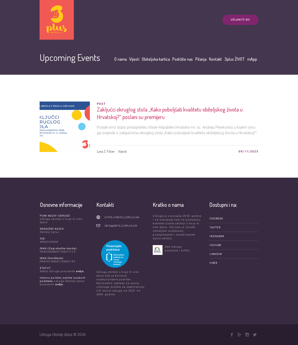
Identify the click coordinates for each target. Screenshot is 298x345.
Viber (213, 262)
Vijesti (122, 151)
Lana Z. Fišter (106, 151)
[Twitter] (254, 335)
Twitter (215, 227)
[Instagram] (247, 335)
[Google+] (239, 335)
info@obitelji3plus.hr (121, 225)
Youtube (215, 245)
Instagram (217, 236)
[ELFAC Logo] (158, 250)
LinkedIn (216, 254)
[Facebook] (231, 335)
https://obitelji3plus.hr (122, 217)
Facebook (216, 218)
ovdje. (80, 271)
